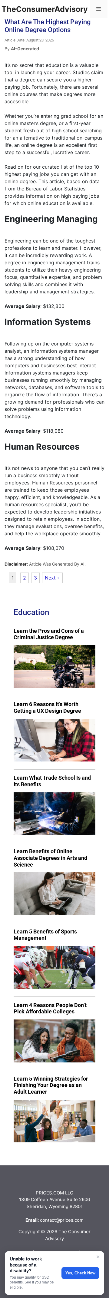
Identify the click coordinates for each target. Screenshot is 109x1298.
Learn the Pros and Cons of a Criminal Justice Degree (49, 634)
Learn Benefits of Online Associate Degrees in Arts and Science (50, 857)
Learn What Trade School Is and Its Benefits (52, 781)
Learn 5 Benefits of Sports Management (45, 934)
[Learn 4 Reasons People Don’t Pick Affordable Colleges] (54, 1040)
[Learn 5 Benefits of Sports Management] (54, 967)
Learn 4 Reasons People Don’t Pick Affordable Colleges (50, 1008)
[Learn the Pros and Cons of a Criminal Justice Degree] (54, 666)
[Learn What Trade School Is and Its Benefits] (54, 813)
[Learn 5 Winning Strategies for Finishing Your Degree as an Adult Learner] (54, 1121)
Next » (52, 578)
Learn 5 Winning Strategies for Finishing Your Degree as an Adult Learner (51, 1085)
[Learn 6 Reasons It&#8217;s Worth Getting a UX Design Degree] (54, 740)
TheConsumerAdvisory (45, 9)
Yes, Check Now (80, 1273)
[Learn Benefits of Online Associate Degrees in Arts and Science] (54, 893)
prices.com (72, 1220)
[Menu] (98, 9)
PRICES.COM (50, 1193)
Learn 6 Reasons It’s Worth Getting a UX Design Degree (47, 707)
